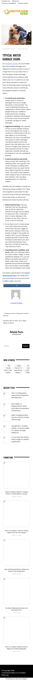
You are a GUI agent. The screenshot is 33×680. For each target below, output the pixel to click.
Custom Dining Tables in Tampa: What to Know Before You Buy (16, 493)
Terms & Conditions (9, 3)
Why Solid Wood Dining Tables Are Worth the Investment (16, 570)
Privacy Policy (23, 3)
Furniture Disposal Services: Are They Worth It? (16, 609)
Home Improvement (8, 49)
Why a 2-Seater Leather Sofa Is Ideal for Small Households (16, 648)
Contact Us (6, 1)
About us (15, 1)
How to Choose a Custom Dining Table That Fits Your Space (16, 532)
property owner (12, 64)
